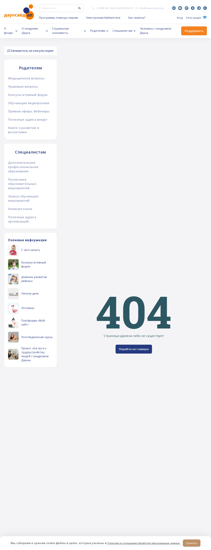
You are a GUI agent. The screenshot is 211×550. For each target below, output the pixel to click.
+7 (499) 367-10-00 (105, 8)
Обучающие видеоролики (28, 103)
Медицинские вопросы (26, 78)
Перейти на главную (134, 349)
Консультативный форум (28, 95)
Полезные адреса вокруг (27, 119)
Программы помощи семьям (58, 17)
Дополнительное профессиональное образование (23, 167)
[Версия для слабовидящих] (204, 18)
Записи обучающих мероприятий (23, 198)
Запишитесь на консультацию (31, 50)
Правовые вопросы (23, 86)
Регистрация (193, 17)
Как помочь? (137, 17)
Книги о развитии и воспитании (23, 130)
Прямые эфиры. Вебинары (28, 111)
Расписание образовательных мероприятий (22, 183)
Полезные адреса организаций (22, 219)
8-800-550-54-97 (124, 8)
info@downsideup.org (151, 8)
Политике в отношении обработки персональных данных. (143, 543)
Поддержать (194, 31)
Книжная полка (20, 209)
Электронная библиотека (103, 17)
